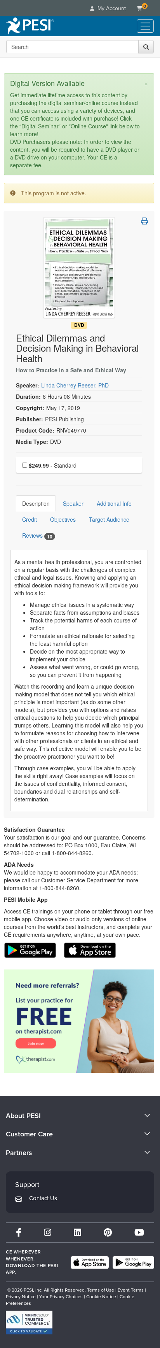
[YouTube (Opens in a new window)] (139, 1232)
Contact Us (43, 1198)
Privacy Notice (21, 1296)
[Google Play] (133, 1262)
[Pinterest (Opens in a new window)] (108, 1232)
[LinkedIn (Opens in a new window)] (77, 1232)
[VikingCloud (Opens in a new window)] (29, 1322)
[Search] (146, 46)
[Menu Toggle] (145, 26)
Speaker (73, 503)
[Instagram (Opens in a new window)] (47, 1232)
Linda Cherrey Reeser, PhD (75, 385)
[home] (30, 26)
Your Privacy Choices (61, 1296)
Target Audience (109, 519)
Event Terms (131, 1290)
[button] (144, 221)
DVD (79, 325)
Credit (29, 519)
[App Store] (90, 1262)
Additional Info (114, 503)
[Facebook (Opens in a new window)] (18, 1232)
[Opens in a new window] (79, 1021)
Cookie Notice (101, 1296)
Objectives (63, 519)
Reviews (37, 535)
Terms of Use (100, 1290)
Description (36, 503)
